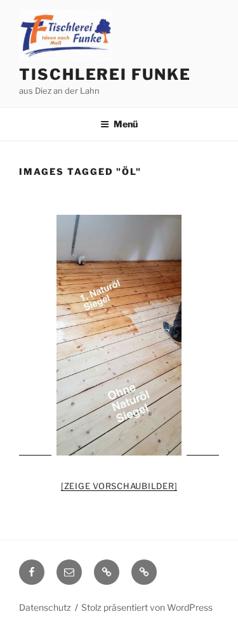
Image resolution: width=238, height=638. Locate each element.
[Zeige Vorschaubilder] (119, 486)
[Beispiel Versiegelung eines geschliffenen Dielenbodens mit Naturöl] (119, 335)
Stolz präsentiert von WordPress (147, 607)
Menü (126, 123)
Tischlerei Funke (105, 74)
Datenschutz (45, 607)
